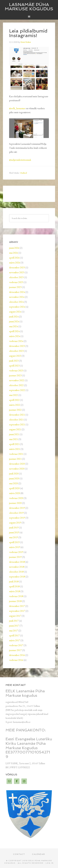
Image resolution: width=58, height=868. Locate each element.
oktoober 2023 (16, 351)
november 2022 (16, 380)
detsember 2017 (17, 606)
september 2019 (17, 517)
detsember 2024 (17, 292)
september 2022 (17, 390)
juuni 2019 (14, 532)
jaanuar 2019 (15, 557)
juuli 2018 (14, 581)
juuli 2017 (14, 620)
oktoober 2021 (16, 419)
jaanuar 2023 (15, 375)
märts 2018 (14, 591)
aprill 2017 (14, 635)
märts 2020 (14, 493)
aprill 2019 (14, 542)
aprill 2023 (14, 365)
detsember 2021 (17, 414)
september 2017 (17, 611)
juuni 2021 (14, 434)
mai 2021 (13, 439)
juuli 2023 (14, 360)
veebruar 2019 (16, 552)
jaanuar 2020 (15, 503)
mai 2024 (13, 326)
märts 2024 (14, 336)
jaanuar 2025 (15, 287)
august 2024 (15, 311)
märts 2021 (14, 449)
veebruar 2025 (16, 282)
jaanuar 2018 (15, 601)
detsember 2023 (17, 346)
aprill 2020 (14, 488)
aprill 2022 (14, 400)
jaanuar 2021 (15, 458)
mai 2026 (13, 252)
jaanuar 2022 (15, 409)
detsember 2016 (17, 655)
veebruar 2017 (16, 645)
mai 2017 (13, 630)
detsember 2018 (17, 561)
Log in (50, 863)
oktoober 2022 (16, 385)
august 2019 (15, 522)
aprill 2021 (14, 444)
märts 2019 (14, 547)
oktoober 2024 (16, 301)
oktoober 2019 (16, 512)
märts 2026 (14, 262)
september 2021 (17, 424)
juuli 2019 (14, 527)
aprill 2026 (14, 257)
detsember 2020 (17, 463)
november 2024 (16, 297)
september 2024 (17, 306)
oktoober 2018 (16, 571)
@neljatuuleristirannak (20, 159)
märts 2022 (14, 404)
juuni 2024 (14, 321)
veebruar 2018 (16, 596)
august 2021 (15, 429)
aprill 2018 (14, 586)
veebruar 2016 (16, 660)
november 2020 (16, 468)
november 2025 (16, 272)
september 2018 (17, 576)
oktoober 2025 (16, 277)
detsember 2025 (17, 267)
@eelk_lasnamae (17, 108)
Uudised (23, 172)
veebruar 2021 (16, 454)
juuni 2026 (14, 247)
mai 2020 (13, 483)
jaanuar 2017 (15, 650)
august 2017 (15, 615)
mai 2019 (13, 537)
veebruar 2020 (16, 498)
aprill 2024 (14, 331)
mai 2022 (13, 395)
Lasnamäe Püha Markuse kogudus (29, 6)
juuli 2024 (14, 316)
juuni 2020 (14, 478)
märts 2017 (14, 640)
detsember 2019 (17, 508)
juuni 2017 (14, 625)
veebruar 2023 (16, 370)
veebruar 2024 (16, 341)
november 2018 (16, 566)
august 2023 (15, 355)
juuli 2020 (14, 473)
